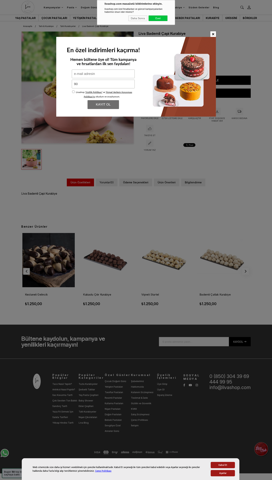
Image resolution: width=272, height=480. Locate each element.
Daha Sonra (138, 18)
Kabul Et (223, 465)
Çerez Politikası (103, 471)
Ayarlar (222, 473)
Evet (158, 18)
